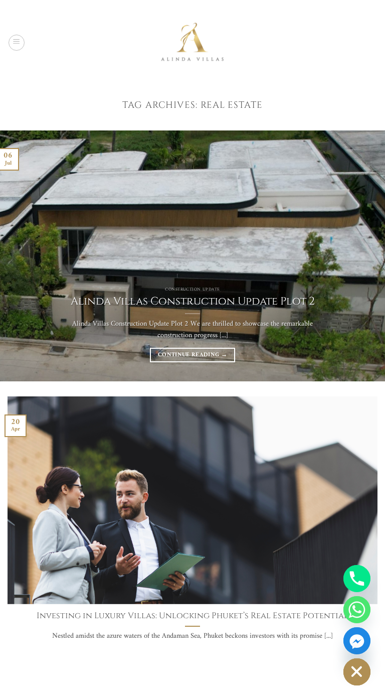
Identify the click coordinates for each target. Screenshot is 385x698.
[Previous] (21, 256)
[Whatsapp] (356, 609)
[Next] (364, 256)
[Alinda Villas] (192, 42)
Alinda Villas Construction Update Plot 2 (193, 302)
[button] (17, 43)
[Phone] (356, 578)
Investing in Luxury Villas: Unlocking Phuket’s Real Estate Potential (192, 616)
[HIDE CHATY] (356, 671)
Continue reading (192, 355)
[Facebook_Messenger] (356, 640)
